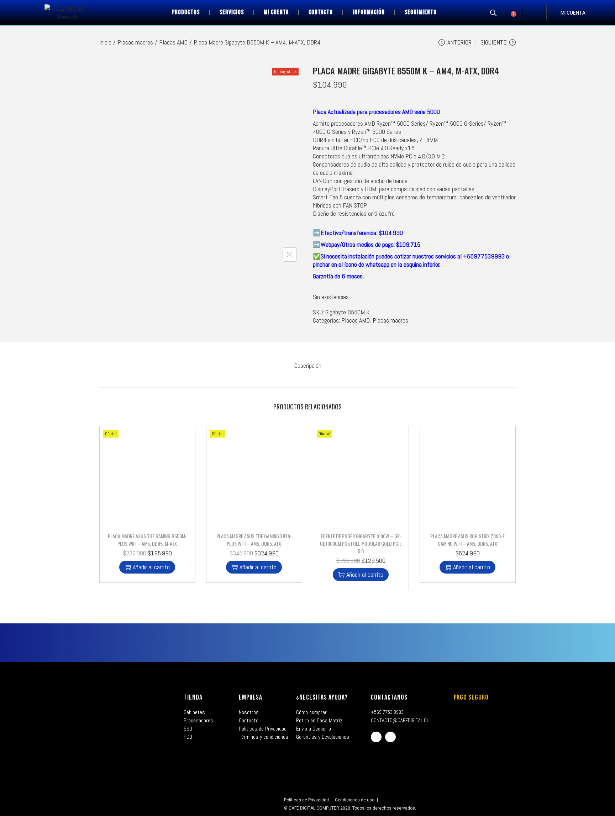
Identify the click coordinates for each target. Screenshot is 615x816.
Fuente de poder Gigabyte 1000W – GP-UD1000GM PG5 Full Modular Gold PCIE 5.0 (360, 543)
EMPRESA (250, 697)
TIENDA (193, 697)
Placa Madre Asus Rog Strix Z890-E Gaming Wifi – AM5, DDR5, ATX (467, 539)
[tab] (307, 365)
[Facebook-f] (376, 737)
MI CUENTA (573, 13)
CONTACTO (321, 12)
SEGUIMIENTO (421, 12)
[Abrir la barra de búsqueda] (493, 12)
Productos (186, 12)
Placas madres (135, 42)
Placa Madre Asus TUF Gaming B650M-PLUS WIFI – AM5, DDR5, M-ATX (147, 539)
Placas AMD (173, 42)
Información (369, 12)
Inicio (105, 42)
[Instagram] (390, 737)
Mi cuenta (276, 12)
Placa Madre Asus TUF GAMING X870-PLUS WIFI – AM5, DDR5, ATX (254, 539)
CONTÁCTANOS (389, 697)
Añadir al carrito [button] (151, 567)
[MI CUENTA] (553, 12)
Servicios (232, 12)
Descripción (307, 365)
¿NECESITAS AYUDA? (322, 697)
